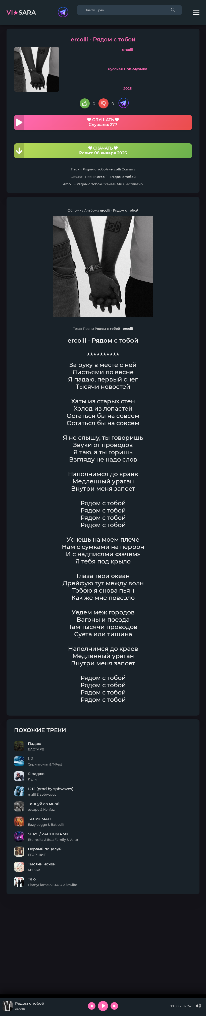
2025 (127, 88)
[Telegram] (63, 12)
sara (21, 12)
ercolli (127, 49)
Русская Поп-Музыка (127, 69)
